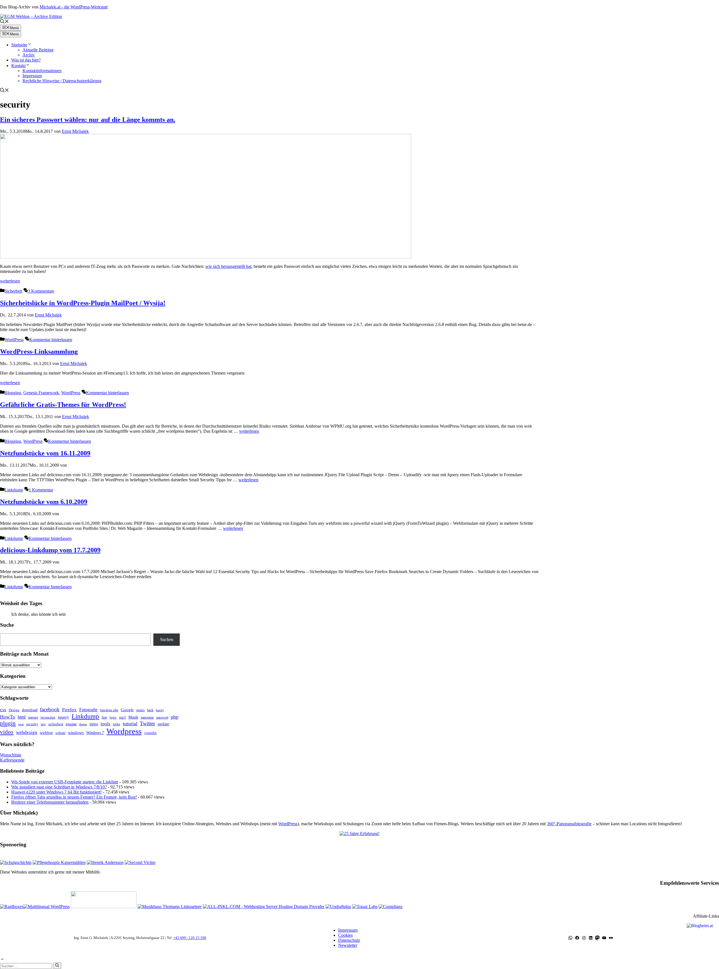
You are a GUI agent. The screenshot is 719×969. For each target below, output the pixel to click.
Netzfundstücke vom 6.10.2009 (43, 501)
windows (76, 732)
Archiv (28, 55)
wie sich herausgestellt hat (228, 266)
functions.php (109, 710)
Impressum (32, 75)
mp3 (122, 717)
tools (105, 723)
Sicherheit (13, 291)
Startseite (19, 44)
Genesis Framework (41, 392)
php (174, 717)
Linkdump (13, 489)
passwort (162, 717)
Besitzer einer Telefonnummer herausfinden (49, 802)
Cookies (345, 935)
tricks (116, 724)
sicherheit (55, 724)
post (21, 724)
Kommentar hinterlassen (50, 339)
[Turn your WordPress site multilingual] (46, 906)
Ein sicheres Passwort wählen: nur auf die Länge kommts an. (87, 119)
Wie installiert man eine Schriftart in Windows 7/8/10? (59, 787)
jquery (63, 717)
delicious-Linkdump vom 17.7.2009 (50, 550)
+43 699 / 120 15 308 (189, 938)
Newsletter (347, 945)
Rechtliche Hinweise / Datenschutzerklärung (61, 80)
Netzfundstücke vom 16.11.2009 (45, 453)
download (29, 710)
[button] (4, 22)
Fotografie (88, 709)
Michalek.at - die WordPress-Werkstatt (74, 6)
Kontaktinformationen (42, 70)
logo (113, 717)
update (163, 724)
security (32, 724)
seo (43, 724)
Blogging (12, 392)
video (6, 732)
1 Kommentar (41, 489)
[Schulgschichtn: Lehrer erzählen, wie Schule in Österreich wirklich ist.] (15, 862)
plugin (8, 723)
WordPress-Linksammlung (39, 351)
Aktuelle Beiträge (38, 49)
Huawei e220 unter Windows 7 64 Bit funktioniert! (56, 792)
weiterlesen (10, 281)
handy (160, 710)
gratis (140, 710)
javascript (47, 717)
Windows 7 (95, 732)
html (22, 717)
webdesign (26, 732)
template (71, 724)
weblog (46, 732)
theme (83, 724)
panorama (147, 717)
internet (33, 717)
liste (104, 717)
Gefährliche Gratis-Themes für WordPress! (63, 404)
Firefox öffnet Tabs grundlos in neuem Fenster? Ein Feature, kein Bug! (74, 797)
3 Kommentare (41, 291)
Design (14, 710)
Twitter (147, 723)
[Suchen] (57, 966)
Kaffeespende (12, 760)
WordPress (14, 339)
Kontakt (18, 65)
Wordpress (124, 731)
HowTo (7, 717)
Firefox (69, 709)
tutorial (130, 723)
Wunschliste (10, 755)
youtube (150, 733)
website (60, 733)
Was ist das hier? (26, 60)
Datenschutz (349, 940)
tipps (94, 724)
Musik (133, 717)
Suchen (166, 639)
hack (150, 710)
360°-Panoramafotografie (569, 823)
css (3, 709)
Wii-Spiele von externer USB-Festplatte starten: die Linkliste (64, 781)
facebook (50, 709)
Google (127, 710)
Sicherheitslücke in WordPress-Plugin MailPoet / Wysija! (82, 303)
